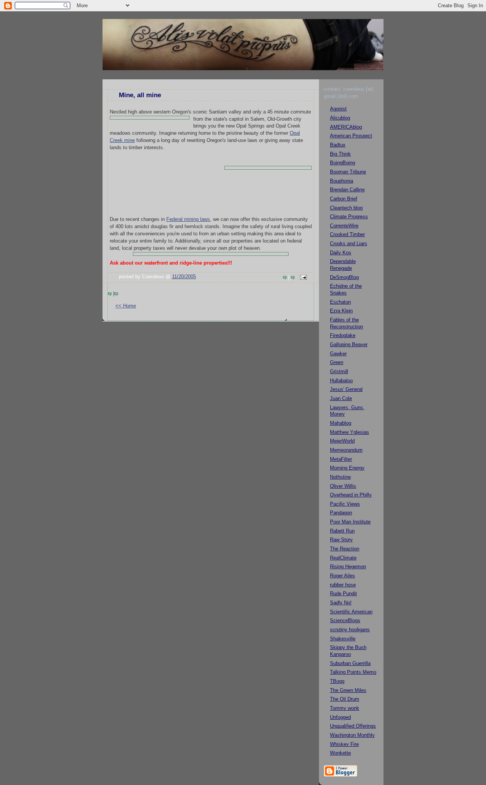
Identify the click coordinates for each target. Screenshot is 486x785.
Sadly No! (341, 602)
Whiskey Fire (344, 744)
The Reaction (344, 549)
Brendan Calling (347, 189)
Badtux (338, 145)
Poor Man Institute (350, 522)
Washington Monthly (352, 735)
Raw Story (341, 539)
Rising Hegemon (348, 566)
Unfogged (340, 717)
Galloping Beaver (349, 344)
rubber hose (343, 585)
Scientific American (351, 612)
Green (336, 362)
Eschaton (340, 302)
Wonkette (340, 753)
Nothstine (340, 477)
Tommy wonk (344, 708)
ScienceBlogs (345, 620)
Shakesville (342, 639)
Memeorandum (346, 450)
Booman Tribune (348, 172)
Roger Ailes (342, 576)
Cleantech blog (346, 208)
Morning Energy (347, 468)
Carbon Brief (343, 199)
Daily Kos (340, 252)
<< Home (125, 306)
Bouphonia (341, 181)
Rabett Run (342, 531)
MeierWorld (342, 441)
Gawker (338, 353)
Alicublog (340, 118)
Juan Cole (341, 398)
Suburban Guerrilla (350, 663)
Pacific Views (345, 504)
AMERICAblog (346, 127)
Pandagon (341, 512)
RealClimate (343, 558)
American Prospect (351, 136)
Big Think (340, 154)
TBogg (337, 681)
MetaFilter (341, 459)
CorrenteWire (344, 226)
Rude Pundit (343, 593)
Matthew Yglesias (349, 432)
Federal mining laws (188, 219)
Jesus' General (346, 389)
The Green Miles (348, 690)
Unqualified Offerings (353, 726)
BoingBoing (342, 163)
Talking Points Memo (353, 672)
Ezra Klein (341, 311)
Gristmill (339, 371)
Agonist (338, 109)
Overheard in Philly (351, 495)
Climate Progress (349, 216)
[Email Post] (302, 278)
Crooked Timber (347, 234)
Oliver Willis (343, 486)
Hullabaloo (341, 380)
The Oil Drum (344, 699)
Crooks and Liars (348, 243)
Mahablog (340, 423)
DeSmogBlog (344, 277)
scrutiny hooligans (350, 629)
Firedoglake (342, 335)
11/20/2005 (184, 276)
